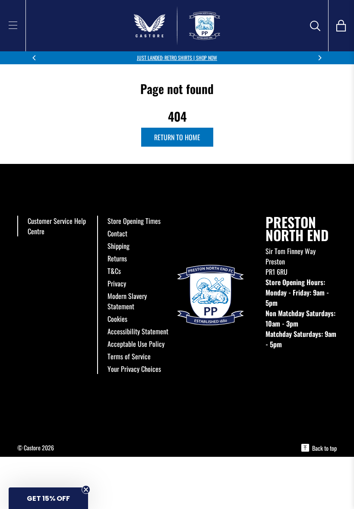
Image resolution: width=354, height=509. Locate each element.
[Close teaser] (86, 489)
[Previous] (34, 57)
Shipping (118, 246)
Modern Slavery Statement (127, 301)
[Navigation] (13, 25)
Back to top (324, 447)
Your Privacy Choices (134, 369)
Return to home (177, 137)
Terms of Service (129, 356)
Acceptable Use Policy (135, 344)
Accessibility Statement (137, 331)
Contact (117, 233)
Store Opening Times (134, 221)
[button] (48, 498)
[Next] (319, 57)
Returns (117, 258)
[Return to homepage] (177, 25)
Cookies (117, 319)
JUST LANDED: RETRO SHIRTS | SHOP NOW (177, 57)
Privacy (116, 283)
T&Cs (114, 271)
